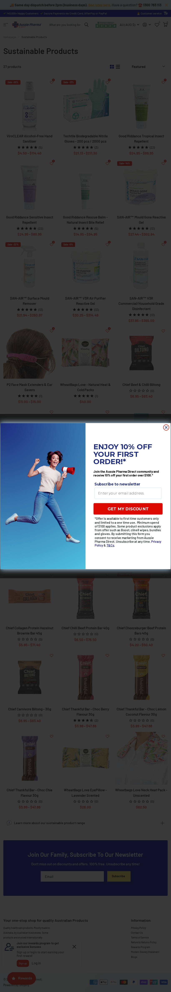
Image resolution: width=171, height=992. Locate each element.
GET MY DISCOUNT (128, 508)
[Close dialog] (166, 427)
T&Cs (110, 545)
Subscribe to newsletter (117, 484)
